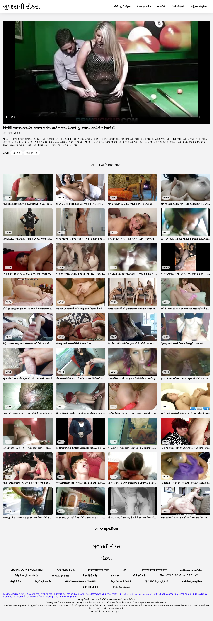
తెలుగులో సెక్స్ (91, 587)
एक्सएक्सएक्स (71, 596)
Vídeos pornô (51, 596)
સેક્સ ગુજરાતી (31, 153)
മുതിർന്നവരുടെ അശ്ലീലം (191, 569)
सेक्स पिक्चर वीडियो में (121, 581)
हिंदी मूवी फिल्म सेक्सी (98, 569)
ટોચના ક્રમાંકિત (144, 6)
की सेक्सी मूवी (139, 575)
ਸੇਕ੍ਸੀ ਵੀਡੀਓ (16, 581)
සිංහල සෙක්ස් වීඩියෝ (34, 596)
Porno (62, 596)
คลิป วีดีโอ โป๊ (155, 594)
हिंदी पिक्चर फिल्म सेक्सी (26, 575)
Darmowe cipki (98, 594)
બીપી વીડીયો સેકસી (66, 569)
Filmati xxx (59, 594)
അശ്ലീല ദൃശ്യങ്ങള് (60, 575)
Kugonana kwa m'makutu (81, 581)
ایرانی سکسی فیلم (126, 594)
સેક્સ (125, 569)
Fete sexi (70, 594)
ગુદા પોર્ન (16, 153)
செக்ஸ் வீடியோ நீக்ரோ (192, 581)
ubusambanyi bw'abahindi (27, 569)
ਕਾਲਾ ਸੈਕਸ (115, 575)
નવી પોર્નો (161, 6)
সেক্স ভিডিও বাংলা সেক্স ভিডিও (42, 594)
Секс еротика (168, 594)
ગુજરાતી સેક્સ (25, 594)
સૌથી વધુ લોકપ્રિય (122, 6)
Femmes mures (10, 594)
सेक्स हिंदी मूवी (90, 575)
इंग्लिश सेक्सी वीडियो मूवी (154, 569)
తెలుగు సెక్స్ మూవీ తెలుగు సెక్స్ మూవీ (179, 575)
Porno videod (16, 596)
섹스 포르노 (113, 594)
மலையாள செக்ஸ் (141, 594)
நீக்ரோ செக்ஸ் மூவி (121, 587)
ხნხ (199, 594)
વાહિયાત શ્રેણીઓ (199, 6)
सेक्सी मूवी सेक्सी (43, 581)
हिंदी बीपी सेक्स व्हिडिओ (156, 581)
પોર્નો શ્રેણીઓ (178, 6)
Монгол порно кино (187, 594)
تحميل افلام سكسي (83, 594)
